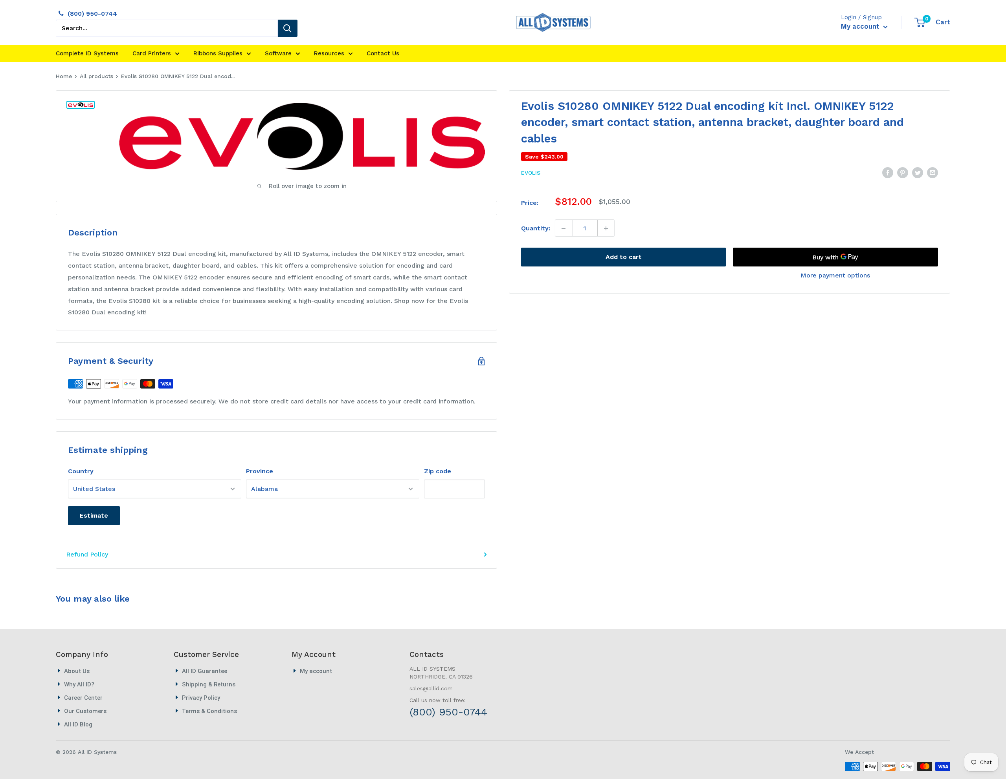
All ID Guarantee (204, 671)
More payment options (835, 275)
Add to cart (624, 257)
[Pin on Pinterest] (902, 172)
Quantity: (535, 228)
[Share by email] (932, 172)
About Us (77, 671)
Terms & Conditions (209, 711)
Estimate (94, 515)
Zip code (437, 471)
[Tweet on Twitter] (917, 172)
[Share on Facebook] (887, 172)
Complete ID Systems (87, 53)
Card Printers (151, 53)
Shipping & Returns (208, 684)
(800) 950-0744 (92, 13)
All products (96, 76)
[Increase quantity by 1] (605, 228)
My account (861, 26)
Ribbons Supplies (217, 53)
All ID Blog (78, 724)
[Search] (287, 28)
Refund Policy (87, 554)
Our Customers (85, 711)
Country (81, 471)
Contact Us (383, 53)
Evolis (530, 173)
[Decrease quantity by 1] (563, 228)
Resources (329, 53)
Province (259, 471)
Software (278, 53)
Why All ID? (79, 684)
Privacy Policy (201, 697)
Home (64, 76)
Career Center (83, 697)
